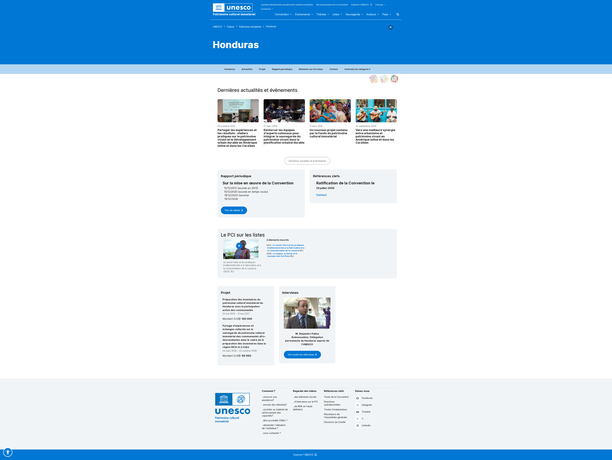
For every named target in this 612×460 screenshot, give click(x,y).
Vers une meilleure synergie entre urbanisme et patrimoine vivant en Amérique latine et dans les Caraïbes (375, 136)
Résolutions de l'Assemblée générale (335, 416)
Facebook (367, 398)
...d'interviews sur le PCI (305, 401)
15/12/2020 (231, 195)
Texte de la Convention (336, 397)
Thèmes (321, 14)
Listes (335, 14)
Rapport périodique (282, 69)
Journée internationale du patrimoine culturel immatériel (287, 5)
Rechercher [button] (397, 14)
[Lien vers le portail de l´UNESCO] (234, 7)
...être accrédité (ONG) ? (274, 420)
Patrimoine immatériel (250, 26)
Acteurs (371, 14)
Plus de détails (233, 210)
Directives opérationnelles (332, 403)
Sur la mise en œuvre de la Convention (258, 183)
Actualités (247, 69)
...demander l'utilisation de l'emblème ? (274, 427)
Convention (282, 14)
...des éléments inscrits (304, 397)
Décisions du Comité (335, 422)
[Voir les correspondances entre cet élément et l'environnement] (384, 79)
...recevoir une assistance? (269, 398)
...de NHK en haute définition (302, 408)
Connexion (266, 9)
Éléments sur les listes (311, 69)
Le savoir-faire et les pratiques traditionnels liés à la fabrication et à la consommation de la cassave (285, 248)
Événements (302, 14)
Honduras (229, 69)
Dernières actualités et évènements (307, 161)
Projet (262, 69)
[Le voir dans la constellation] (374, 79)
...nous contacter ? (271, 433)
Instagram (367, 404)
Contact (333, 69)
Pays (385, 14)
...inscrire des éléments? (274, 404)
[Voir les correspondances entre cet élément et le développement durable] (394, 79)
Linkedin (366, 425)
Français (379, 5)
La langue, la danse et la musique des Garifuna (282, 254)
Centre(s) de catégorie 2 (357, 69)
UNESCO (217, 26)
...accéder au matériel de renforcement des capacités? (275, 412)
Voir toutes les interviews (301, 354)
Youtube (366, 411)
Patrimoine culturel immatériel (234, 14)
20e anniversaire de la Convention (332, 5)
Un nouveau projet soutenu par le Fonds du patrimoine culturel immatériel (329, 133)
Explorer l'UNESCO (360, 5)
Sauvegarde (353, 14)
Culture (230, 26)
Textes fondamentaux (335, 409)
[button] (390, 29)
